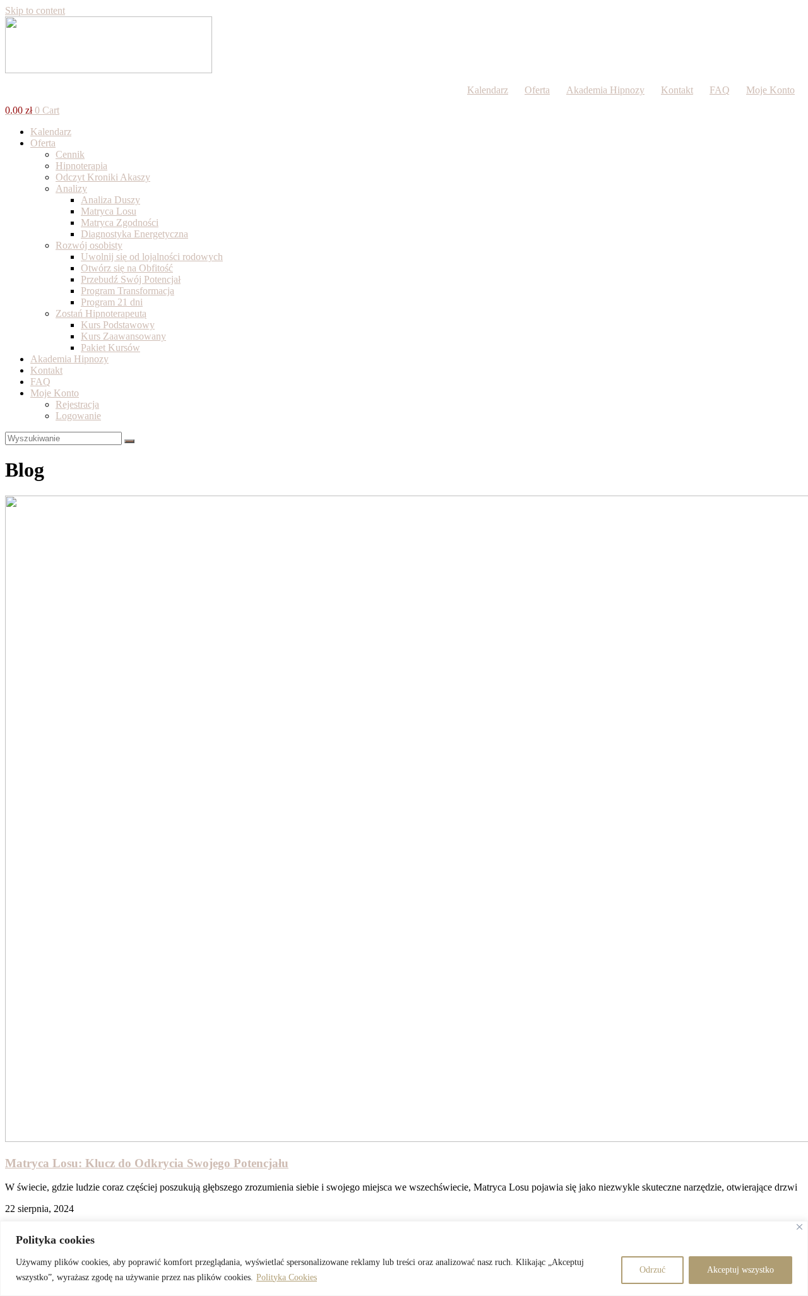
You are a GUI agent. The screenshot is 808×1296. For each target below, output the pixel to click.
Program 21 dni (112, 302)
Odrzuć (652, 1270)
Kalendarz (487, 90)
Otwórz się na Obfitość (127, 268)
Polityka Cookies (286, 1277)
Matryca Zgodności (119, 222)
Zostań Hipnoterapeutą (101, 313)
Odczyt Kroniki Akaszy (103, 177)
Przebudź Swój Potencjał (131, 279)
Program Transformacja (127, 290)
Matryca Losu (108, 211)
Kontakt (677, 90)
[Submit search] (129, 441)
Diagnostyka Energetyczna (134, 234)
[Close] (799, 1227)
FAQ (720, 90)
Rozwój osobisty (89, 245)
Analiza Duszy (110, 199)
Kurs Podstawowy (118, 324)
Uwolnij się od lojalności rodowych (152, 256)
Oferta (537, 90)
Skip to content (35, 10)
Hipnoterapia (81, 165)
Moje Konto (770, 90)
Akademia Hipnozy (605, 90)
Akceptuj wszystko (740, 1270)
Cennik (70, 154)
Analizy (71, 188)
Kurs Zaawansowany (123, 336)
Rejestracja (77, 404)
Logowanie (78, 415)
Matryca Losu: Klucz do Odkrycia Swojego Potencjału (146, 1163)
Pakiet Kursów (110, 347)
